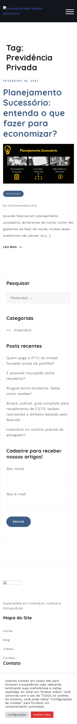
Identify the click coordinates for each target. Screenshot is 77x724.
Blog (6, 640)
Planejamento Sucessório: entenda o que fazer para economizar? (34, 113)
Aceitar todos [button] (42, 714)
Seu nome (15, 468)
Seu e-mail (16, 494)
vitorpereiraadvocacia (22, 205)
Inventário (13, 193)
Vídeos (8, 649)
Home (8, 631)
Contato (9, 658)
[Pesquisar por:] (38, 297)
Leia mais (12, 247)
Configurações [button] (17, 714)
